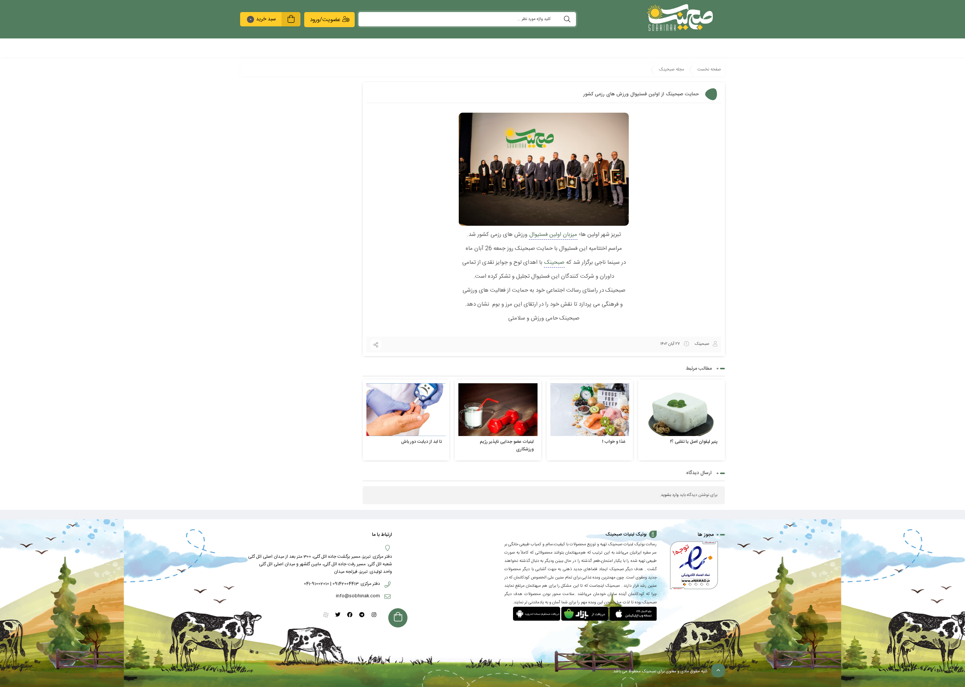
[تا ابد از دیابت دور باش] (406, 409)
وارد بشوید (670, 495)
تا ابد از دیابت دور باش (421, 441)
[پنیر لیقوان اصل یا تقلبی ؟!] (681, 409)
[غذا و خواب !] (590, 409)
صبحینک (554, 262)
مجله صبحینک (671, 69)
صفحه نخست (709, 69)
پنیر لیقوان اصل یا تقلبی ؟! (693, 441)
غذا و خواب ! (613, 441)
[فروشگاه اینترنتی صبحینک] (676, 18)
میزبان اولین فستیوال (553, 234)
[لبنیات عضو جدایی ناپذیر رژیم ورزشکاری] (498, 409)
